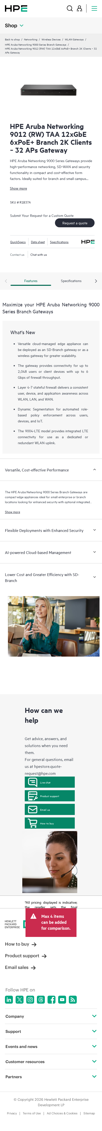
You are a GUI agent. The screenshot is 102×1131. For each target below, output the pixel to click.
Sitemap (89, 1113)
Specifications (59, 241)
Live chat (45, 782)
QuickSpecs (18, 241)
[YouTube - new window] (62, 1000)
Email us (45, 810)
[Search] (70, 8)
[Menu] (94, 8)
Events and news (21, 1046)
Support (13, 1031)
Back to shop (12, 39)
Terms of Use (32, 1113)
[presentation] (96, 281)
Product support (49, 796)
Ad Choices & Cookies (62, 1113)
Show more (18, 188)
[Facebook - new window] (51, 1000)
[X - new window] (20, 1000)
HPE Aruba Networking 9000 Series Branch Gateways (35, 44)
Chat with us (38, 254)
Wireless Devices (51, 39)
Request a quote (74, 222)
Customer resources (25, 1061)
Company (14, 1016)
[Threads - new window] (41, 1000)
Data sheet (38, 241)
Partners (13, 1076)
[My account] (79, 8)
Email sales (16, 967)
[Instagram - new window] (30, 1000)
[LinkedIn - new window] (9, 1000)
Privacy (12, 1113)
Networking (30, 39)
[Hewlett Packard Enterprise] (16, 8)
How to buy (47, 823)
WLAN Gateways (74, 39)
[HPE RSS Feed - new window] (73, 1000)
